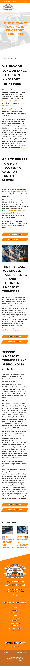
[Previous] (3, 537)
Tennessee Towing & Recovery (12, 101)
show (13, 58)
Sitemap (11, 646)
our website (23, 145)
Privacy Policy (17, 646)
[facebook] (13, 595)
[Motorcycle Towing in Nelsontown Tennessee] (22, 530)
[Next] (26, 537)
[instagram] (17, 595)
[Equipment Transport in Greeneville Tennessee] (7, 530)
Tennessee (20, 192)
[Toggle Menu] (26, 7)
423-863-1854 (23, 1)
